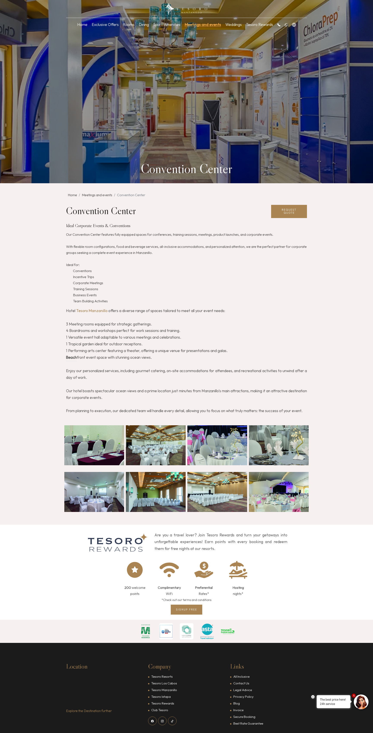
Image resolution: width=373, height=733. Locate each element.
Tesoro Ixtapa (161, 697)
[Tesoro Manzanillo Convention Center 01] (94, 445)
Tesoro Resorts (162, 676)
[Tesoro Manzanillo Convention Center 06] (156, 492)
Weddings (233, 24)
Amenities (172, 24)
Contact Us (241, 683)
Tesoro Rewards (259, 24)
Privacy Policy (243, 697)
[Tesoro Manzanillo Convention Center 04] (279, 445)
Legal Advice (242, 690)
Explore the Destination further (89, 711)
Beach (71, 357)
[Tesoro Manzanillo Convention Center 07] (217, 492)
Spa (156, 24)
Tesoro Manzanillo (164, 690)
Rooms (128, 24)
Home (82, 24)
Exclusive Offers (105, 24)
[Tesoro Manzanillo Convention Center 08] (279, 492)
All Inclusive (241, 676)
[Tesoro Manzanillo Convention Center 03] (217, 445)
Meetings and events (203, 24)
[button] (278, 25)
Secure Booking (244, 717)
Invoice (238, 710)
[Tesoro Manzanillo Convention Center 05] (94, 492)
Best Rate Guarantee (248, 723)
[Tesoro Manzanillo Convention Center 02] (156, 445)
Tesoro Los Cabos (164, 683)
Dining (144, 24)
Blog (236, 703)
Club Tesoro (159, 710)
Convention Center (131, 195)
